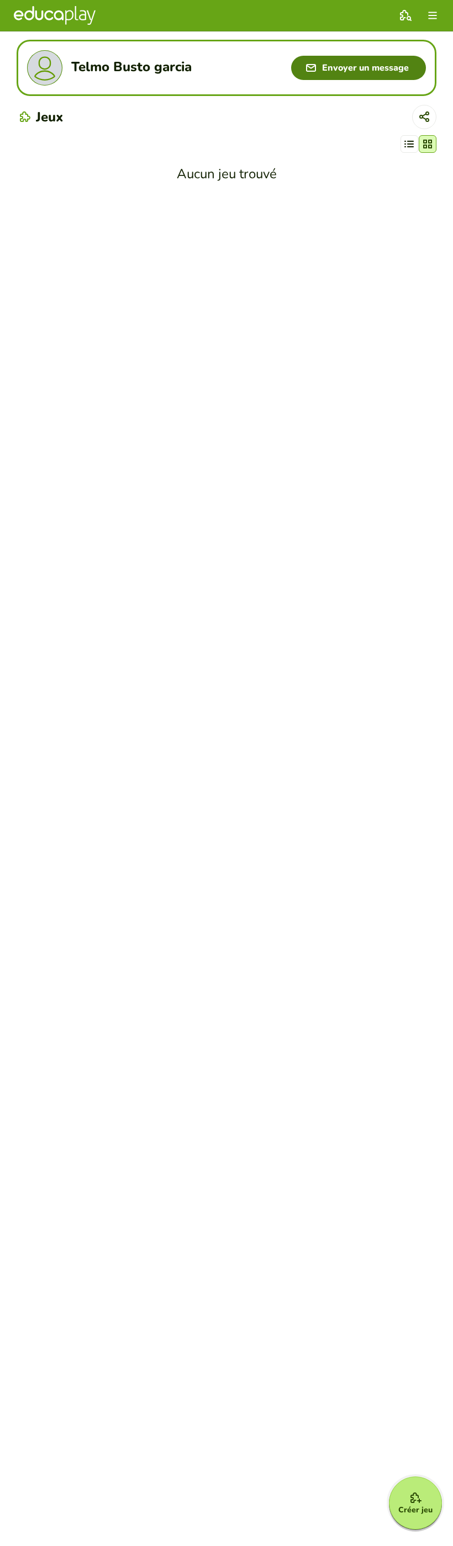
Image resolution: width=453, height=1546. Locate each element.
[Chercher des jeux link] (405, 15)
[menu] (432, 15)
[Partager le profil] (424, 117)
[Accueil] (55, 15)
